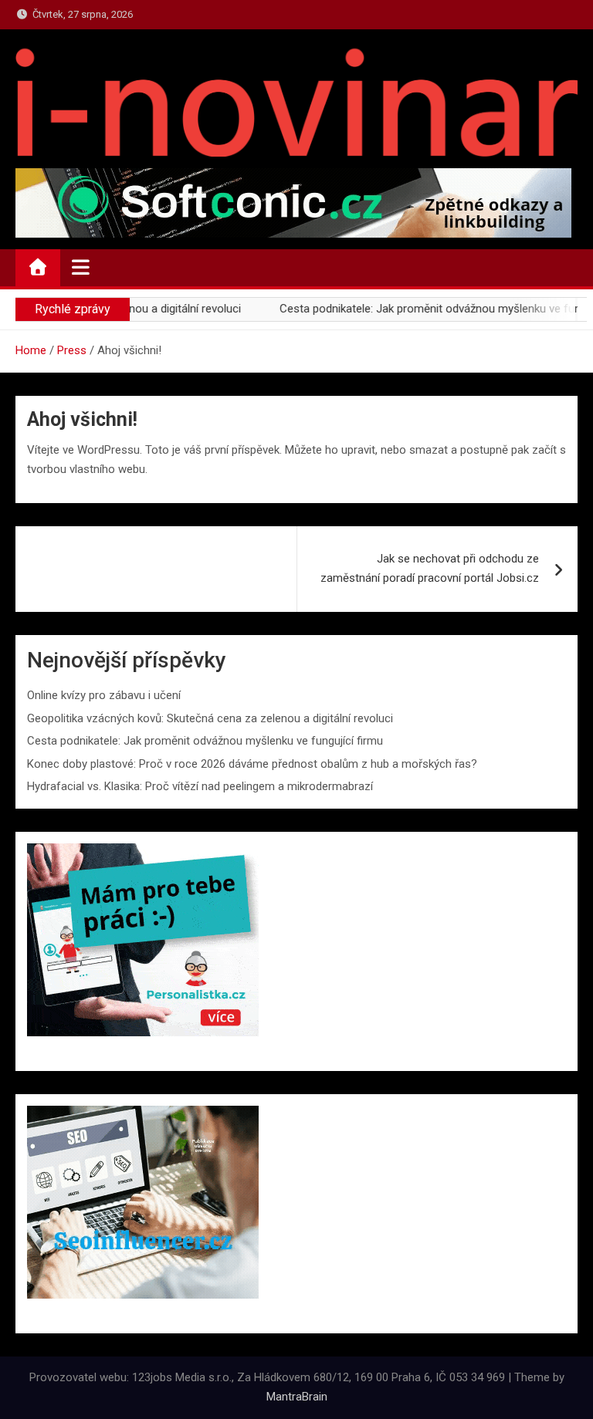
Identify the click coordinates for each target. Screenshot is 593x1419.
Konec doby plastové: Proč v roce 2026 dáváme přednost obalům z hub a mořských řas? (252, 764)
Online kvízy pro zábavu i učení (104, 695)
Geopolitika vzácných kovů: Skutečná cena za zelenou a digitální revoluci (210, 718)
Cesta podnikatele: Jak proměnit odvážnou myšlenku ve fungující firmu (205, 741)
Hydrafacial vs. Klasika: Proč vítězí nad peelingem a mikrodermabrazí (200, 786)
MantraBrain (296, 1397)
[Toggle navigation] (80, 267)
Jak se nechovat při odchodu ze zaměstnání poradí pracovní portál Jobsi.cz (429, 569)
